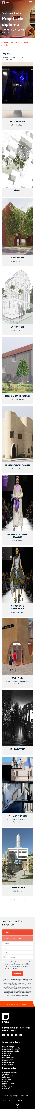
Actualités (5, 1074)
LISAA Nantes (6, 1053)
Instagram (8, 1035)
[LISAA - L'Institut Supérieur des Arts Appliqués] (5, 1018)
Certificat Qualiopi (8, 1087)
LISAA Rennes (6, 1055)
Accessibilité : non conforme (22, 1101)
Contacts (5, 1081)
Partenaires (6, 1078)
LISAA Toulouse (7, 1061)
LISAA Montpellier (8, 1063)
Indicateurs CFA (7, 1089)
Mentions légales (8, 1101)
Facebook (3, 1035)
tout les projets (7, 59)
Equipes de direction (8, 1083)
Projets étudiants (7, 1076)
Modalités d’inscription (9, 1072)
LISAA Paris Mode (8, 1046)
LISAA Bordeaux (7, 1059)
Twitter (16, 1035)
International (6, 1079)
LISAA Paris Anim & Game (10, 1052)
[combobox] (5, 957)
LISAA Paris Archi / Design (10, 1050)
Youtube (20, 1035)
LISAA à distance (7, 1064)
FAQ (3, 1085)
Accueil (4, 13)
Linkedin (12, 1035)
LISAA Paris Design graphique (11, 1048)
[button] (17, 1106)
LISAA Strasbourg (8, 1057)
